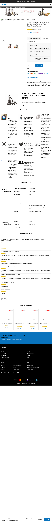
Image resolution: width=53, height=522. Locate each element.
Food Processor (4, 492)
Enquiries (3, 504)
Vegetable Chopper (5, 494)
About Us (3, 502)
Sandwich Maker (30, 490)
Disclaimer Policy (30, 508)
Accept (47, 519)
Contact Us (3, 506)
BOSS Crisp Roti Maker (7, 460)
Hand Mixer (3, 489)
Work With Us (16, 506)
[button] (2, 30)
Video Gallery (16, 508)
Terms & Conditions (31, 506)
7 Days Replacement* (33, 77)
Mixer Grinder (3, 490)
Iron (28, 496)
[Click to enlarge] (3, 40)
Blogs (15, 504)
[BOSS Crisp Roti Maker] (7, 409)
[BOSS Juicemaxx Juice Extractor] (44, 409)
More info (40, 519)
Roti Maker (29, 492)
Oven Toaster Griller (31, 489)
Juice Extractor (30, 487)
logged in (8, 350)
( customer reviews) (36, 29)
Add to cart (39, 65)
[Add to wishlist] (8, 456)
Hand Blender (4, 487)
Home (28, 19)
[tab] (34, 38)
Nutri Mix (3, 496)
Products (33, 19)
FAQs (2, 508)
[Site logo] (4, 4)
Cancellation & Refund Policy (33, 504)
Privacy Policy (30, 502)
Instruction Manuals (18, 502)
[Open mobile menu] (50, 4)
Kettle (28, 494)
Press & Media (16, 509)
